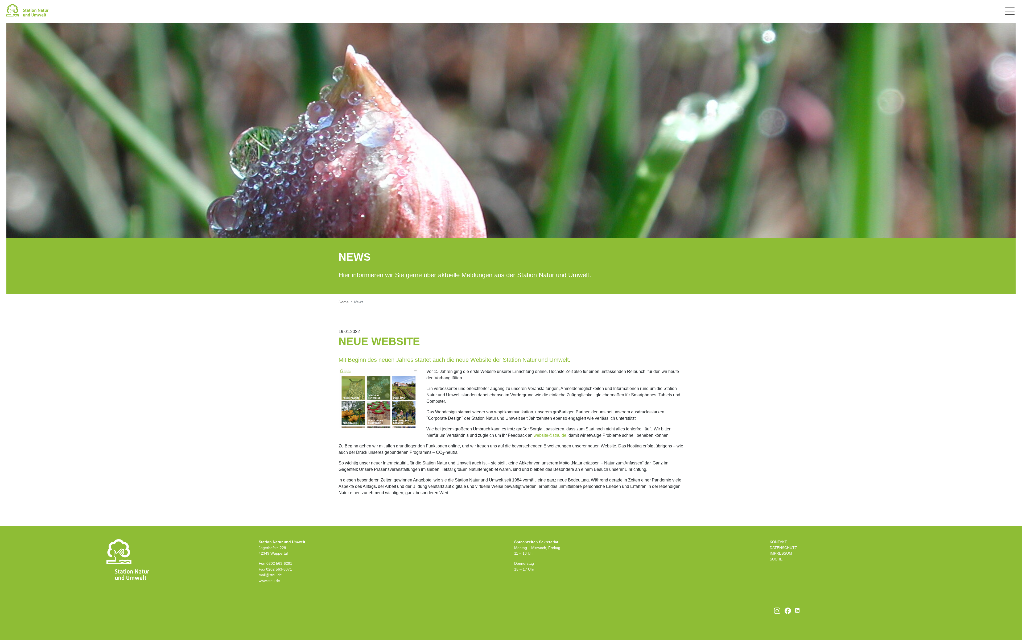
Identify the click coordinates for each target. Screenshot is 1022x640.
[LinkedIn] (797, 610)
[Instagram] (777, 610)
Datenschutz (783, 548)
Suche (776, 559)
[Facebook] (788, 610)
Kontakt (778, 542)
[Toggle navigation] (1009, 11)
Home (344, 302)
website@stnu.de (550, 435)
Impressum (781, 553)
